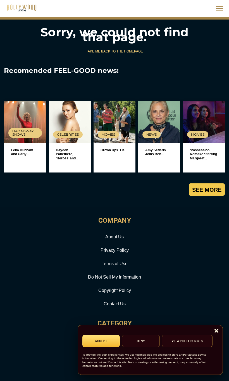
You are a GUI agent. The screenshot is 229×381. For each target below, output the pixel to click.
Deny (141, 340)
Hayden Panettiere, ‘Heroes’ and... (67, 154)
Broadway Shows (23, 132)
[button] (216, 331)
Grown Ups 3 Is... (114, 150)
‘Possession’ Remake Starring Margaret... (203, 154)
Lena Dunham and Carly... (22, 152)
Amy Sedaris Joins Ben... (155, 152)
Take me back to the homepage (114, 51)
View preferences (187, 340)
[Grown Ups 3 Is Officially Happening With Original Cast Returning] (114, 122)
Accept (101, 340)
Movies (108, 134)
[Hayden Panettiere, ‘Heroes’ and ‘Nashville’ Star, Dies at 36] (70, 122)
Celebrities (68, 134)
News (151, 134)
